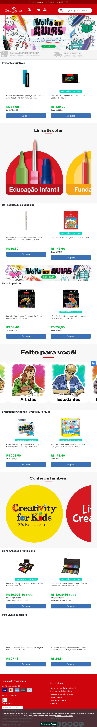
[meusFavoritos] (38, 9)
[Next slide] (94, 94)
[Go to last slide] (3, 94)
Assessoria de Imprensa (61, 694)
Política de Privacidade (61, 691)
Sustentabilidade (58, 700)
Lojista (53, 703)
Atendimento (56, 697)
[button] (61, 10)
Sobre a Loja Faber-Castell (63, 688)
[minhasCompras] (44, 9)
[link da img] (14, 9)
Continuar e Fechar (48, 724)
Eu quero (26, 115)
